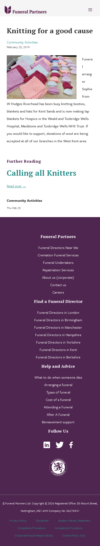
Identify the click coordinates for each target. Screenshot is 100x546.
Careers (58, 292)
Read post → (16, 186)
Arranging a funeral (58, 384)
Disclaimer (42, 520)
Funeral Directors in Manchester (58, 327)
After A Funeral (58, 414)
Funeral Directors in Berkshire (58, 357)
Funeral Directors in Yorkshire (58, 342)
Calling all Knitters (41, 173)
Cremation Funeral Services (58, 255)
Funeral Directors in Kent (58, 349)
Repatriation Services (58, 269)
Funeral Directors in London (58, 312)
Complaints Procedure (31, 528)
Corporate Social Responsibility (34, 535)
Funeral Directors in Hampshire (58, 334)
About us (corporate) (58, 277)
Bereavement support (58, 421)
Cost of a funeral (58, 399)
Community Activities (22, 42)
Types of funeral (58, 392)
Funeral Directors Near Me (58, 247)
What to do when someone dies (58, 377)
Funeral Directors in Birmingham (58, 319)
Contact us (58, 284)
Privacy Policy (18, 520)
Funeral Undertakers (58, 262)
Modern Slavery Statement (74, 520)
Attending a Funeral (58, 407)
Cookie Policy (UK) (74, 535)
